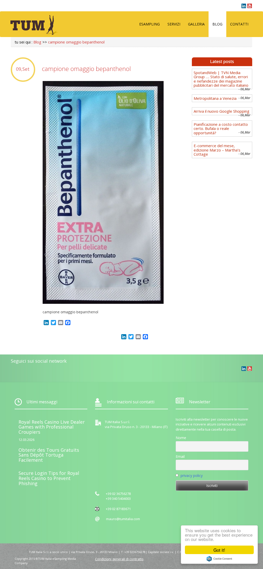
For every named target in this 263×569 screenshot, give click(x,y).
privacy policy (192, 475)
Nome (181, 437)
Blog (217, 24)
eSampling (149, 24)
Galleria (196, 24)
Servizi (173, 24)
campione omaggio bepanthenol (76, 42)
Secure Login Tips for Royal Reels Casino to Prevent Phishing (48, 478)
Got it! (219, 550)
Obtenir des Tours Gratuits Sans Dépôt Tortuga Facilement (48, 455)
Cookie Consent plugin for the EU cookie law (219, 559)
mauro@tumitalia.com (123, 519)
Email (180, 456)
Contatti (239, 24)
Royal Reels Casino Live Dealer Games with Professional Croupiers (51, 427)
